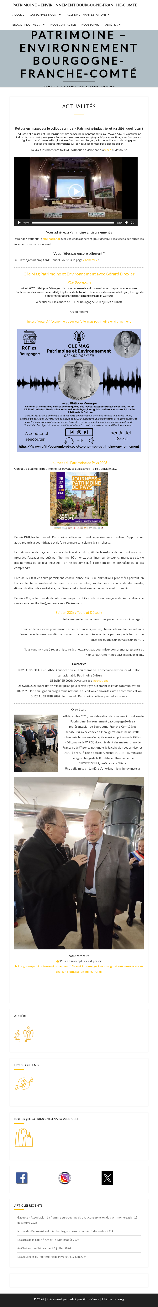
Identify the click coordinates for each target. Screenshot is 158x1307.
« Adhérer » (90, 260)
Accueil (18, 14)
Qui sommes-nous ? (44, 14)
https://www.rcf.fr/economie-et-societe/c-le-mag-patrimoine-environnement (79, 321)
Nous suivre (90, 24)
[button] (76, 191)
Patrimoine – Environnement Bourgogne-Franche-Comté (75, 5)
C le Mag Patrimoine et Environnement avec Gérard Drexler (79, 273)
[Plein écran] (132, 222)
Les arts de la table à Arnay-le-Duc (39, 1240)
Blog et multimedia (27, 24)
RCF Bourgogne (79, 282)
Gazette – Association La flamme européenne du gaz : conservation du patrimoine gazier (75, 1217)
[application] (76, 191)
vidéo (107, 150)
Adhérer (111, 24)
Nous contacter (63, 24)
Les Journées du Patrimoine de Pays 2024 (44, 1257)
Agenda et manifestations (86, 14)
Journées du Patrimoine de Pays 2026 (79, 462)
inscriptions (100, 680)
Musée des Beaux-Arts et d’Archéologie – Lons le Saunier (54, 1231)
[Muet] (126, 222)
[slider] (73, 223)
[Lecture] (19, 222)
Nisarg (119, 1299)
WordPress (91, 1299)
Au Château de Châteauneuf (35, 1248)
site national (51, 239)
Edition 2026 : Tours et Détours (79, 612)
